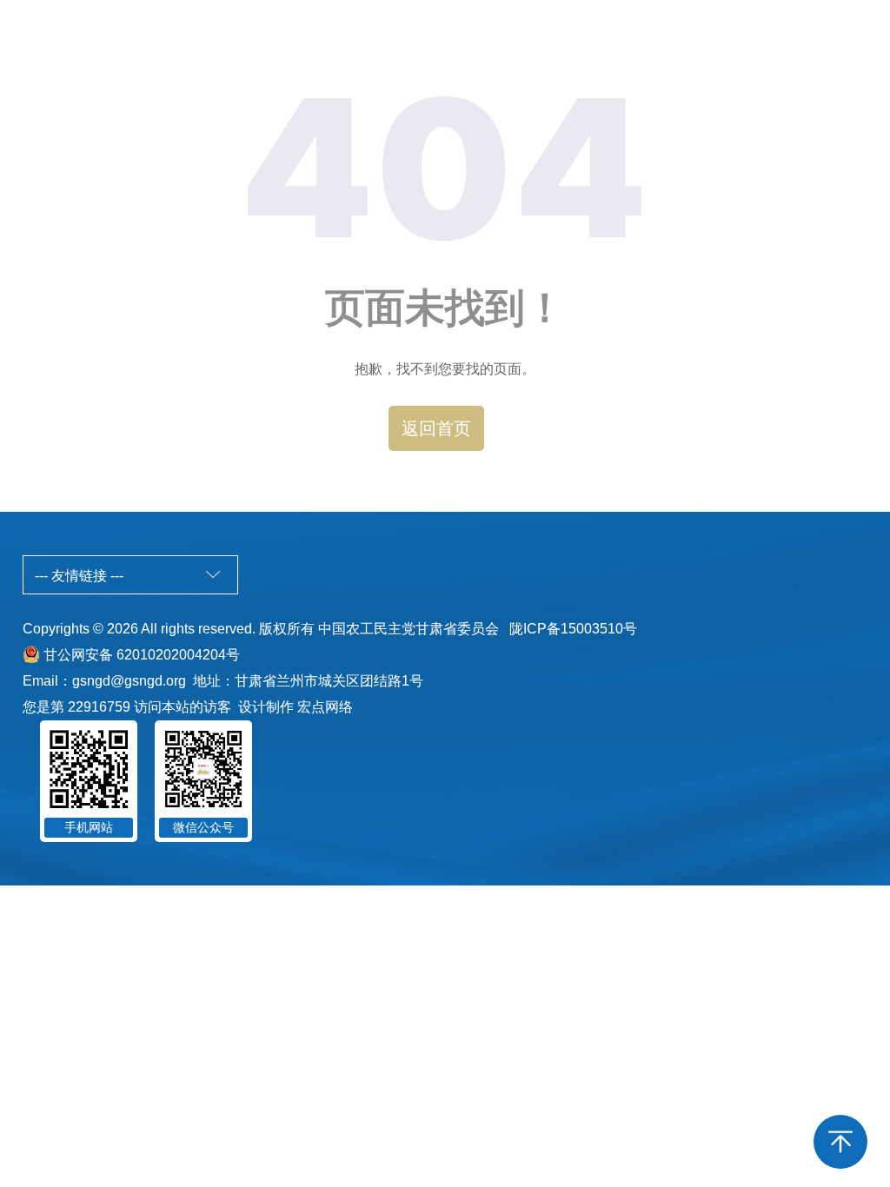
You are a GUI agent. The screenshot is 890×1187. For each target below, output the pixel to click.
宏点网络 (325, 707)
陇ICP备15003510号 (573, 628)
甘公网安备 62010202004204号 (141, 654)
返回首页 (436, 428)
